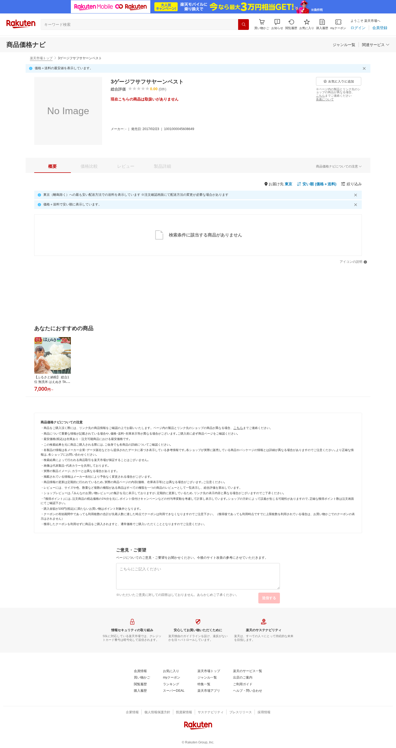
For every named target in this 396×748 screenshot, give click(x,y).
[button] (277, 24)
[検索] (243, 24)
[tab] (52, 166)
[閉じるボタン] (365, 68)
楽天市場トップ (41, 58)
